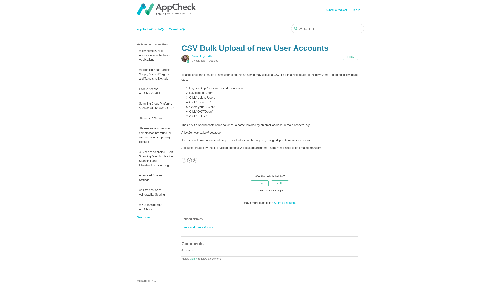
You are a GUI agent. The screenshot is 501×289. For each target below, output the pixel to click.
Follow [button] (350, 57)
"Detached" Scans (150, 118)
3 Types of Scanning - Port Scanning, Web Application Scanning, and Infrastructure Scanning (156, 158)
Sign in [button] (356, 9)
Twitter (189, 160)
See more (143, 217)
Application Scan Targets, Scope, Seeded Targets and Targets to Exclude (155, 74)
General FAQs (177, 29)
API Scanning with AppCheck (150, 207)
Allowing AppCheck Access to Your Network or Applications (156, 55)
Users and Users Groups (197, 227)
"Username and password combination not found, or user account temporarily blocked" (155, 135)
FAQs (161, 29)
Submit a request (336, 9)
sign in (193, 258)
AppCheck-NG (145, 29)
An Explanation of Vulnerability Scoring (152, 192)
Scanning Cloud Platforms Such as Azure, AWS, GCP (156, 106)
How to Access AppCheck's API (149, 91)
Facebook (183, 160)
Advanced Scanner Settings (151, 177)
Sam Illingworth (202, 56)
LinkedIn (195, 160)
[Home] (166, 14)
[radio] (260, 183)
